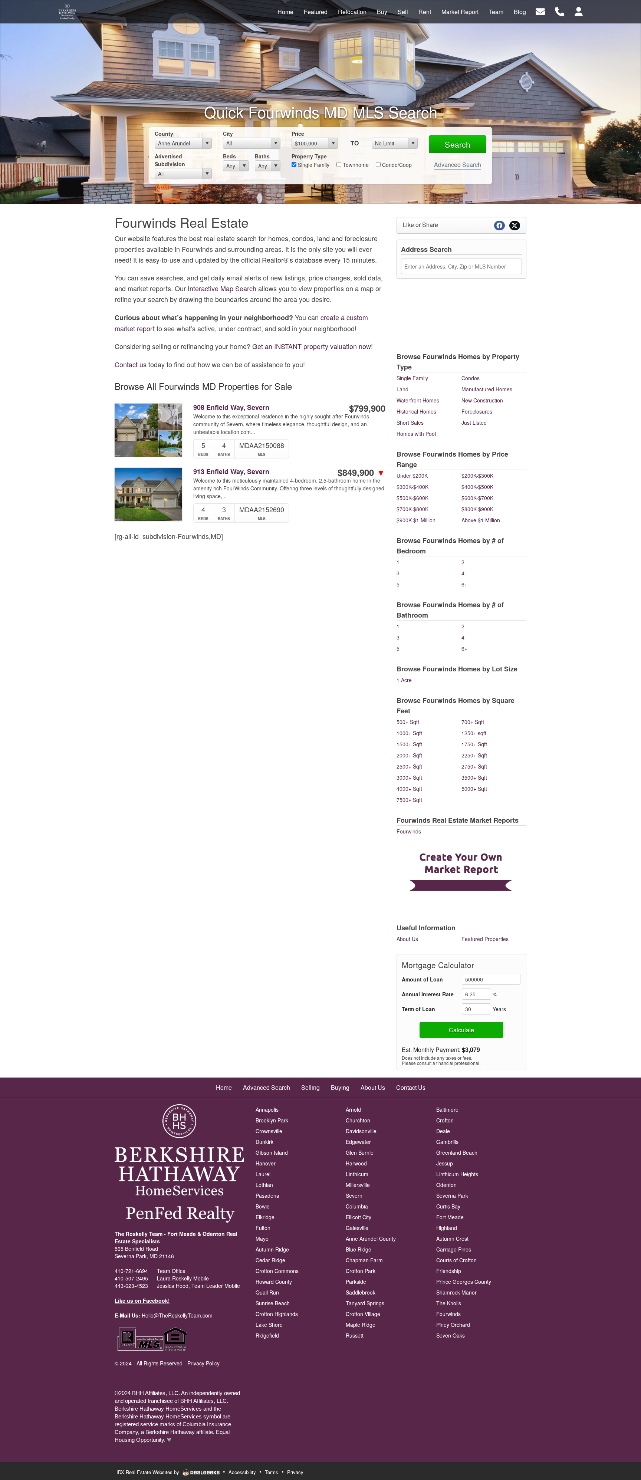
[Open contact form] (540, 11)
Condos (470, 378)
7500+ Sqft (409, 799)
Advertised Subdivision (170, 160)
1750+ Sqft (474, 744)
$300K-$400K (412, 486)
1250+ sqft (473, 733)
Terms (271, 1472)
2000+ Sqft (409, 755)
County (164, 133)
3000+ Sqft (409, 777)
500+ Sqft (408, 722)
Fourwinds (409, 831)
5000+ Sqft (474, 788)
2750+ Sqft (474, 766)
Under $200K (412, 475)
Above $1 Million (480, 520)
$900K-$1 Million (416, 520)
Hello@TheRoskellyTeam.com (177, 1315)
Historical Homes (416, 411)
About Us (407, 939)
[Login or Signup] (579, 11)
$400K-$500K (477, 486)
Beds (229, 156)
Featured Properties (485, 939)
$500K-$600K (412, 497)
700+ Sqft (472, 722)
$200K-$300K (477, 475)
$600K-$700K (477, 497)
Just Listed (474, 422)
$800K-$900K (477, 509)
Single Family (312, 164)
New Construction (482, 400)
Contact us (131, 364)
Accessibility (242, 1472)
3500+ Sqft (474, 777)
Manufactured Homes (486, 389)
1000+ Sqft (409, 733)
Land (402, 389)
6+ (464, 584)
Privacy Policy (203, 1363)
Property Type (309, 156)
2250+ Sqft (474, 755)
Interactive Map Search (222, 288)
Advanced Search (457, 164)
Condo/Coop (396, 164)
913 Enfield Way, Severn (231, 472)
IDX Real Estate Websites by (148, 1472)
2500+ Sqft (409, 766)
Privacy (295, 1472)
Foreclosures (476, 411)
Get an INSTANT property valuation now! (312, 346)
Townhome (355, 164)
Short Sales (410, 422)
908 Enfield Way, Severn (231, 407)
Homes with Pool (416, 433)
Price (298, 133)
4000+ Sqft (409, 788)
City (228, 133)
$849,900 (361, 472)
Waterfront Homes (418, 400)
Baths (262, 156)
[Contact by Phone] (559, 11)
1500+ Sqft (409, 744)
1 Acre (404, 680)
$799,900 (367, 408)
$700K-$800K (412, 509)
